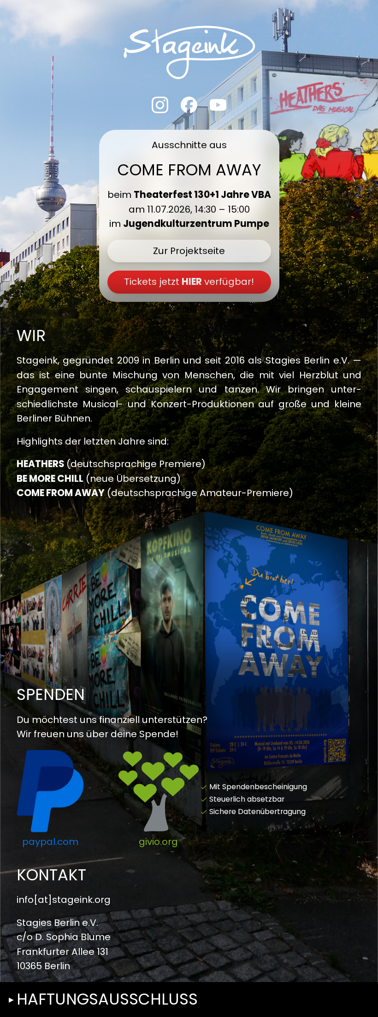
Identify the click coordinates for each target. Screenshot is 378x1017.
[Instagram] (160, 105)
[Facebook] (189, 105)
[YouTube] (218, 105)
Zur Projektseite (189, 250)
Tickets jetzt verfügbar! (189, 281)
